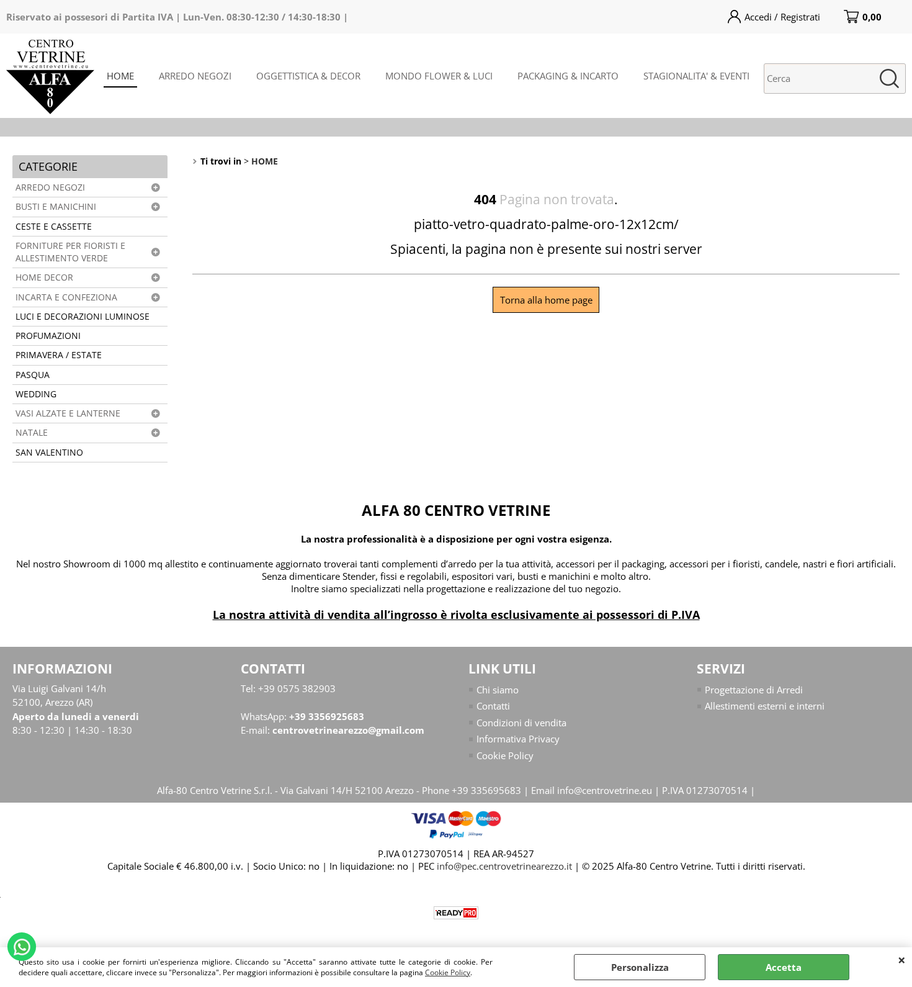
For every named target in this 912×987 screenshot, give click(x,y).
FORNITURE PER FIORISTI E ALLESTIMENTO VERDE (70, 252)
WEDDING (36, 394)
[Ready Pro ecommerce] (456, 912)
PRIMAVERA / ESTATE (59, 355)
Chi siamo (497, 689)
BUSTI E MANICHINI (56, 206)
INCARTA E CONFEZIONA (66, 297)
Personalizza (640, 967)
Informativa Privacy (518, 738)
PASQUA (33, 375)
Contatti (493, 706)
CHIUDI (902, 959)
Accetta (784, 967)
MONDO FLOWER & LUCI (439, 76)
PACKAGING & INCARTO (568, 76)
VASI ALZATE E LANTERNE (68, 413)
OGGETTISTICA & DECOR (308, 76)
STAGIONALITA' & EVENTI (696, 76)
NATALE (32, 432)
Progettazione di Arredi (754, 689)
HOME (120, 76)
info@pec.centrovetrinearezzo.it (504, 866)
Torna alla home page (546, 300)
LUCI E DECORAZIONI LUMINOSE (83, 316)
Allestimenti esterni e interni (765, 706)
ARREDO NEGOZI (195, 76)
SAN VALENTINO (49, 452)
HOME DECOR (44, 277)
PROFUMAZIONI (48, 335)
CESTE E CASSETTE (54, 226)
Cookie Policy (447, 972)
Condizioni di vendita (521, 722)
